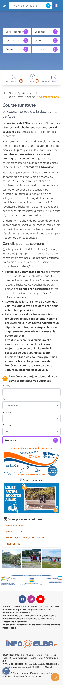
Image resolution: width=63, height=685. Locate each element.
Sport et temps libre (29, 93)
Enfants (6, 425)
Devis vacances (14, 31)
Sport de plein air (15, 525)
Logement (40, 31)
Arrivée (6, 385)
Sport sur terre (15, 96)
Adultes (6, 412)
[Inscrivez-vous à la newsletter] (6, 671)
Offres (38, 40)
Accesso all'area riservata (27, 676)
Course (31, 96)
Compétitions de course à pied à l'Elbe (25, 538)
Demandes (11, 440)
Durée (5, 399)
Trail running (13, 544)
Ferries (9, 49)
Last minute (12, 40)
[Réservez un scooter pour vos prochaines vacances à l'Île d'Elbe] (31, 498)
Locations (40, 49)
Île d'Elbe (9, 93)
